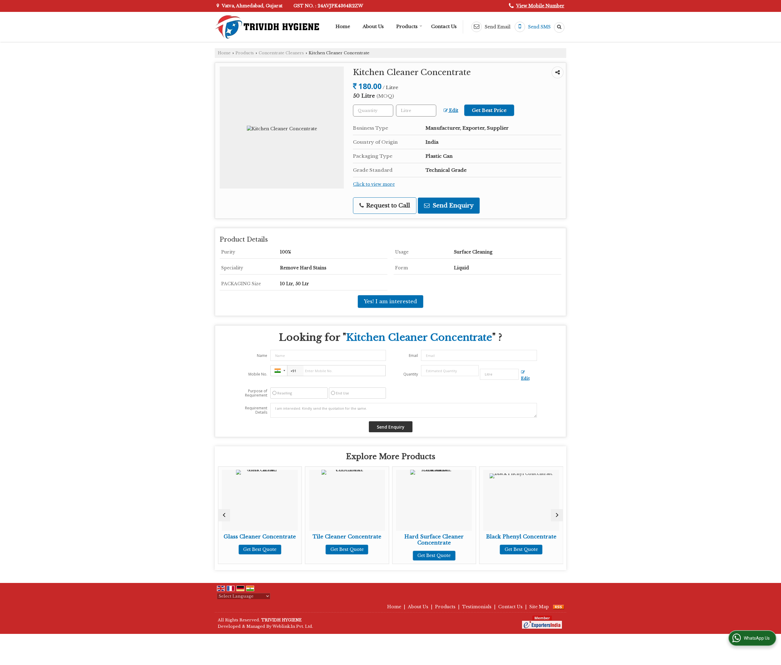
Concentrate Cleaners (281, 53)
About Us (373, 26)
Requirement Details (256, 410)
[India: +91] (278, 370)
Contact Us (444, 26)
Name (262, 355)
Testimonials (476, 606)
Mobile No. (257, 374)
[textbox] (416, 111)
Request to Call (387, 205)
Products (407, 26)
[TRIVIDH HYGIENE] (267, 27)
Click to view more (374, 184)
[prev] (224, 515)
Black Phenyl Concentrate (509, 537)
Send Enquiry (452, 205)
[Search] (557, 27)
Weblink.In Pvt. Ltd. (292, 626)
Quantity (410, 374)
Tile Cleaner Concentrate (335, 537)
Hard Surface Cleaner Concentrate (422, 540)
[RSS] (558, 606)
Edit (453, 110)
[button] (540, 6)
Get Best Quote (248, 549)
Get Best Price (489, 110)
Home (343, 26)
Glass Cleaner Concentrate (248, 537)
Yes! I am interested (390, 301)
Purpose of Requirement (256, 393)
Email (413, 355)
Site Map (539, 606)
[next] (557, 515)
